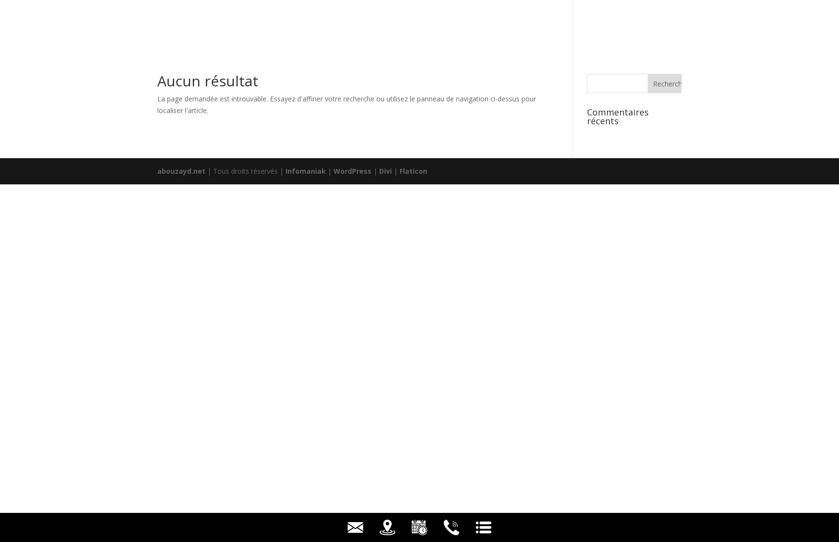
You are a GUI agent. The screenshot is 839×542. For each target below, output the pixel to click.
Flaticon (413, 171)
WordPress (352, 171)
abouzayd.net (181, 171)
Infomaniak (305, 171)
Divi (385, 171)
